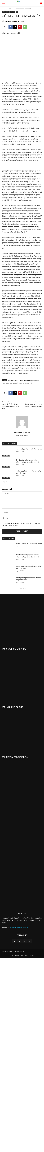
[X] (15, 27)
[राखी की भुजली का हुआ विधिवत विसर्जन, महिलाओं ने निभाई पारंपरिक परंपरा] (8, 581)
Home (4, 9)
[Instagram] (19, 941)
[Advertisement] (22, 59)
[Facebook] (10, 27)
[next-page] (6, 482)
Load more (21, 589)
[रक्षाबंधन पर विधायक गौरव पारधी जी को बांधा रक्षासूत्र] (8, 452)
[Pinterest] (20, 27)
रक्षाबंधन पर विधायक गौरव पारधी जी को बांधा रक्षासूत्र (29, 449)
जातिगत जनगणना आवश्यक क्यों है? (26, 383)
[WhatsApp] (25, 27)
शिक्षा (17, 11)
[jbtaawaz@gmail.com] (3, 21)
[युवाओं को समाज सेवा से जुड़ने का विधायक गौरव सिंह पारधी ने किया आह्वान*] (8, 474)
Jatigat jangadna (12, 380)
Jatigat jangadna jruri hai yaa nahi (29, 380)
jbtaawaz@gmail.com (12, 21)
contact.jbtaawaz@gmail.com (19, 927)
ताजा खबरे (12, 11)
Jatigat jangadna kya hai (10, 383)
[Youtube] (30, 941)
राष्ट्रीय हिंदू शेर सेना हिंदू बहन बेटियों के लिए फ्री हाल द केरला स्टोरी (10, 406)
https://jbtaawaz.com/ (22, 435)
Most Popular (11, 9)
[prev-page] (3, 482)
